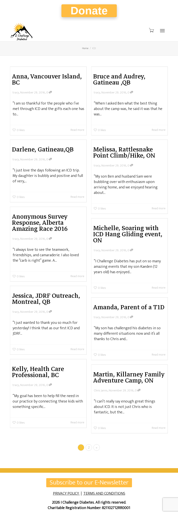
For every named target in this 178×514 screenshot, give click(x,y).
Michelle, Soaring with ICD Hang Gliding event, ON (127, 234)
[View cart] (151, 30)
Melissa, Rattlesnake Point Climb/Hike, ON (124, 152)
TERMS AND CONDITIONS (104, 493)
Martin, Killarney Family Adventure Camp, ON (129, 377)
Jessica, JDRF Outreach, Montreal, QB (46, 298)
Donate (89, 11)
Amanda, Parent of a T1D (129, 307)
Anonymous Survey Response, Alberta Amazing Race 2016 (40, 222)
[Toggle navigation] (162, 30)
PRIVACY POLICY (66, 493)
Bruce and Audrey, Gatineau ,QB (119, 79)
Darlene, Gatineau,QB (43, 149)
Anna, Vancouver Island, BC (47, 79)
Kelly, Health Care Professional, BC (38, 372)
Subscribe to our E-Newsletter (89, 482)
